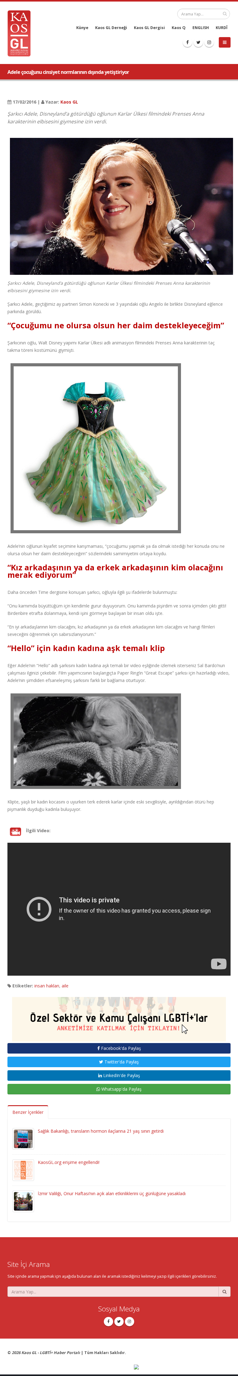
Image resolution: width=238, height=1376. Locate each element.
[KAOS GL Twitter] (198, 42)
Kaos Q (179, 27)
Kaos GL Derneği (111, 27)
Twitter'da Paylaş (121, 1062)
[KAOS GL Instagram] (209, 42)
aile (65, 986)
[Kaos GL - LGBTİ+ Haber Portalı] (21, 33)
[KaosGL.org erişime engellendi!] (23, 1170)
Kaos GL (69, 102)
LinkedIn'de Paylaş (121, 1075)
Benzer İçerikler (27, 1112)
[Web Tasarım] (182, 1367)
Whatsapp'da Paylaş (121, 1089)
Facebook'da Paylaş (120, 1048)
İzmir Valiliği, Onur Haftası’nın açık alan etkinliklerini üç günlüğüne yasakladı (112, 1193)
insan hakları (46, 986)
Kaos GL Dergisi (149, 27)
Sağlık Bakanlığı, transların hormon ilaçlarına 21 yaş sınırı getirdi (101, 1131)
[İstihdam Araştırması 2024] (119, 1017)
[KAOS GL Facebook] (187, 42)
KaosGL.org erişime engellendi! (68, 1162)
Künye (82, 27)
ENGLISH (200, 27)
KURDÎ (221, 27)
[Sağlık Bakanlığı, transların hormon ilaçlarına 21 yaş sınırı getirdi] (23, 1138)
